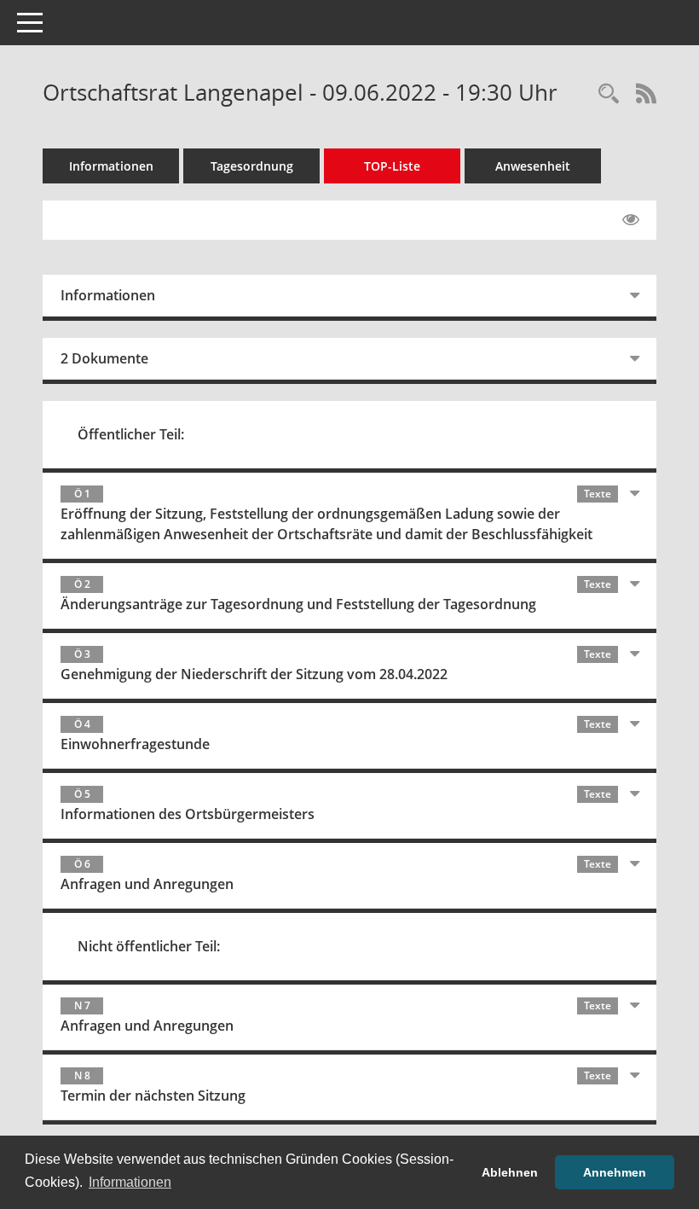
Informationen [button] (130, 1182)
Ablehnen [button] (510, 1172)
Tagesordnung (252, 166)
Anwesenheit (532, 166)
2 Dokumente (104, 358)
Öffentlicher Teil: (131, 434)
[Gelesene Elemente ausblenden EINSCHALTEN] (630, 220)
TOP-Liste (392, 166)
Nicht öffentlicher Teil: (149, 946)
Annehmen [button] (614, 1172)
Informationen (111, 166)
